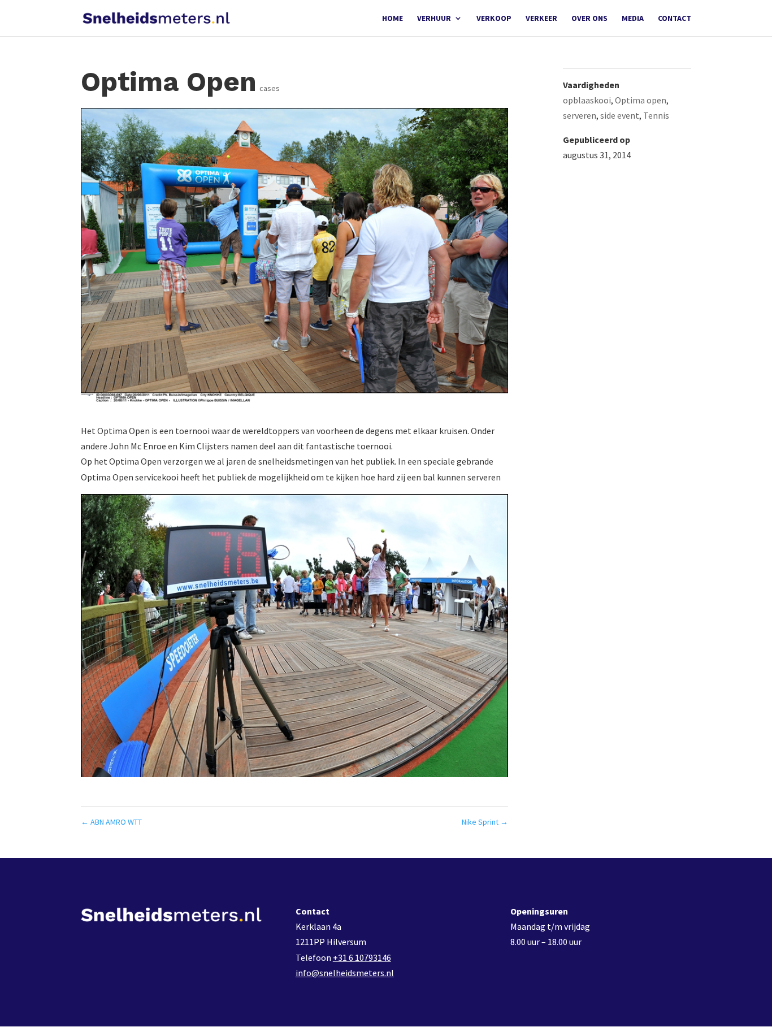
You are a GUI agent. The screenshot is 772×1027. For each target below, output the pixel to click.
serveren (579, 115)
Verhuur (434, 18)
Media (633, 18)
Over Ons (589, 18)
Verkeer (541, 18)
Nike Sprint (485, 822)
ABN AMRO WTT (111, 822)
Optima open (640, 100)
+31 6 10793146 (362, 957)
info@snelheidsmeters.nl (345, 972)
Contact (674, 18)
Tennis (656, 115)
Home (392, 18)
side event (619, 115)
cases (269, 88)
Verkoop (493, 18)
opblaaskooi (587, 100)
